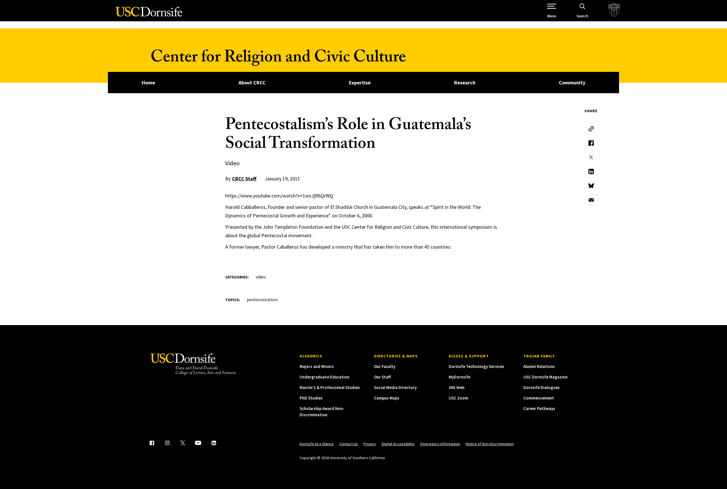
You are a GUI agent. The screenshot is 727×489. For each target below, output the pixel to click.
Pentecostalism (262, 299)
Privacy (370, 443)
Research (464, 82)
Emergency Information (440, 443)
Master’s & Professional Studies (330, 387)
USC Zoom (458, 398)
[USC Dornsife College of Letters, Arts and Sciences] (149, 15)
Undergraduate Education (324, 377)
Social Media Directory (395, 387)
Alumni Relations (539, 366)
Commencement (538, 398)
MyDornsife (459, 377)
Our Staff (382, 377)
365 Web (456, 387)
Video (261, 277)
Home (148, 82)
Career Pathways (539, 408)
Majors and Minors (317, 366)
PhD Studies (311, 398)
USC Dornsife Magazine (545, 377)
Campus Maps (386, 398)
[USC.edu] (614, 10)
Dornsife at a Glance (317, 443)
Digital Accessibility (398, 443)
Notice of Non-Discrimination (490, 443)
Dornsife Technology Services (476, 366)
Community (572, 82)
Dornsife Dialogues (541, 387)
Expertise (360, 82)
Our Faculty (384, 366)
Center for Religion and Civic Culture (278, 59)
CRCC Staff (244, 178)
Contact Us (348, 443)
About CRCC (252, 82)
